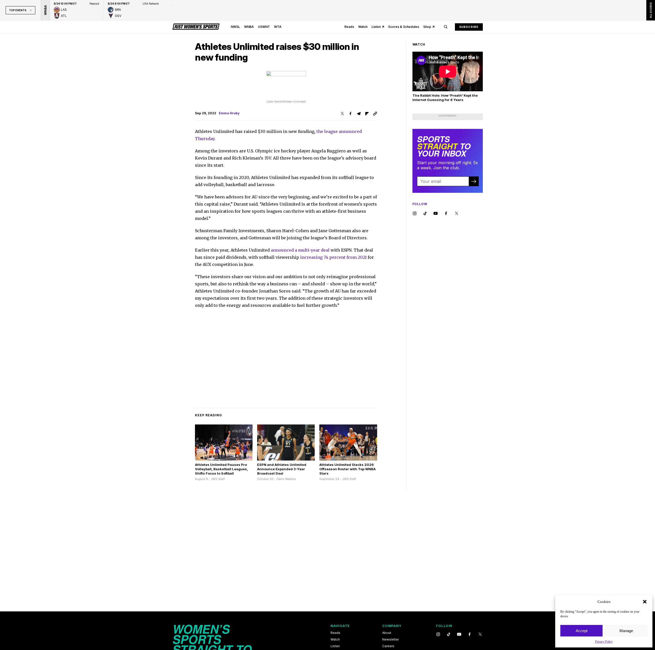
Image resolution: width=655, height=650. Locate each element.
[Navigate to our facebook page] (446, 213)
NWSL (235, 27)
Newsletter (390, 639)
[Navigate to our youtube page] (435, 213)
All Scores (650, 10)
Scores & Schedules (403, 27)
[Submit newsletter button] (473, 181)
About (386, 633)
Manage (626, 631)
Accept (581, 631)
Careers (388, 646)
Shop (427, 27)
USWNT (264, 27)
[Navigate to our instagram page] (414, 213)
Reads (349, 27)
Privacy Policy (604, 641)
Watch (362, 27)
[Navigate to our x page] (456, 213)
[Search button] (446, 27)
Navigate (340, 626)
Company (391, 626)
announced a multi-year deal (300, 250)
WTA (277, 27)
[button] (644, 601)
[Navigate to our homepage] (196, 27)
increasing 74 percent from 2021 (334, 257)
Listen (376, 27)
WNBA (249, 27)
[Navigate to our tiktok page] (425, 213)
